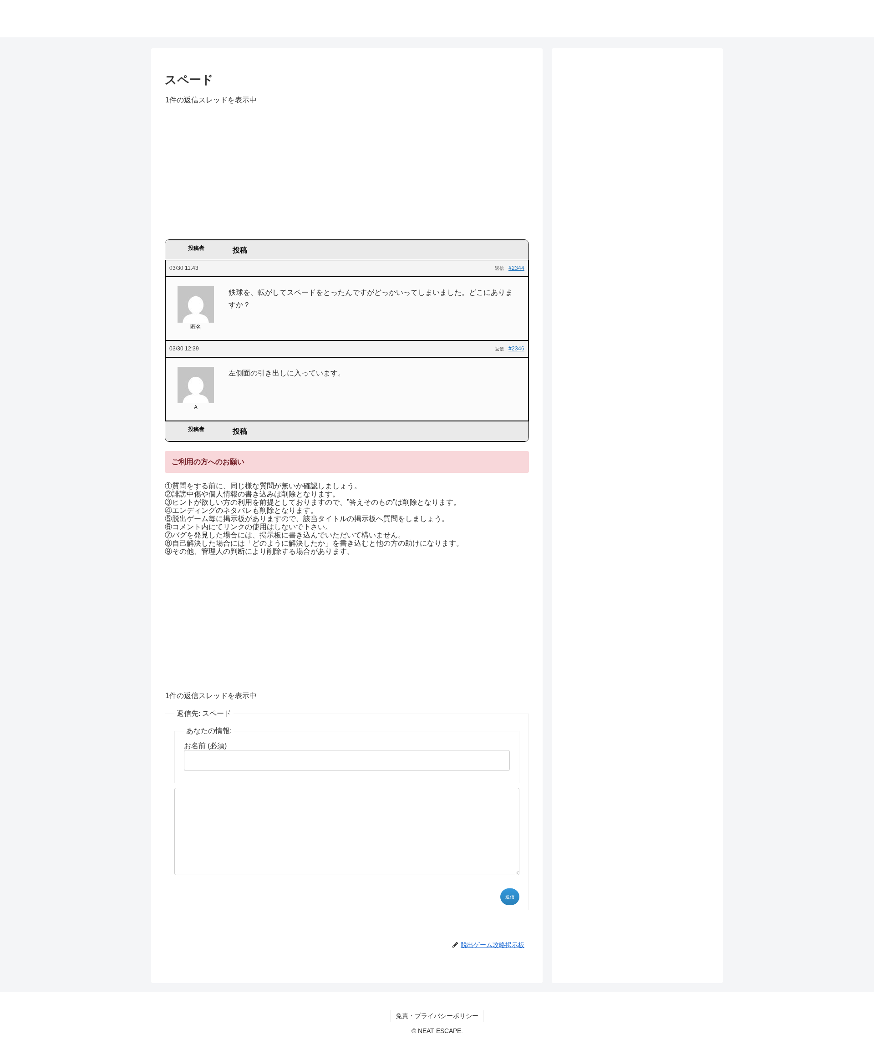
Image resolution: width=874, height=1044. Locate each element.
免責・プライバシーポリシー (437, 1015)
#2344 (516, 268)
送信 (509, 896)
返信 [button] (499, 268)
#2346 (516, 348)
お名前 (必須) (205, 746)
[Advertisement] (347, 175)
